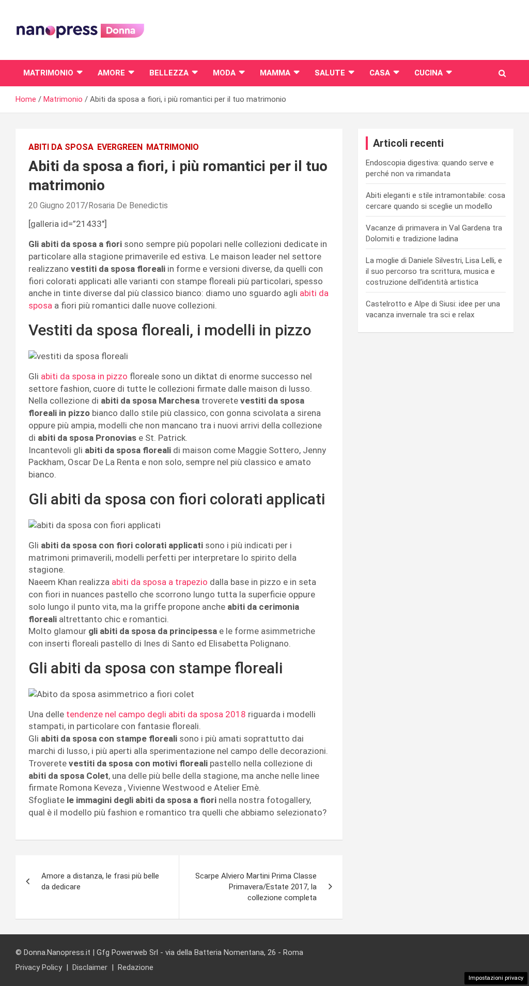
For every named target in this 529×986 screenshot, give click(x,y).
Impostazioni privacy (496, 978)
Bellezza (169, 73)
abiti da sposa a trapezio (161, 582)
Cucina (428, 73)
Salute (330, 73)
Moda (224, 73)
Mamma (275, 73)
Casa (379, 73)
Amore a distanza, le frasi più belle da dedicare (100, 881)
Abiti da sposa (61, 147)
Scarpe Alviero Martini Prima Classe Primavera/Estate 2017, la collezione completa (256, 886)
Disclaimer (89, 967)
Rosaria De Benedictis (128, 205)
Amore (111, 73)
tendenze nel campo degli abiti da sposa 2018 (157, 714)
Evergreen (120, 147)
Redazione (135, 967)
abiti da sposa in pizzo (85, 376)
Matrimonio (48, 73)
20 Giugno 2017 (56, 205)
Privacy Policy (38, 967)
